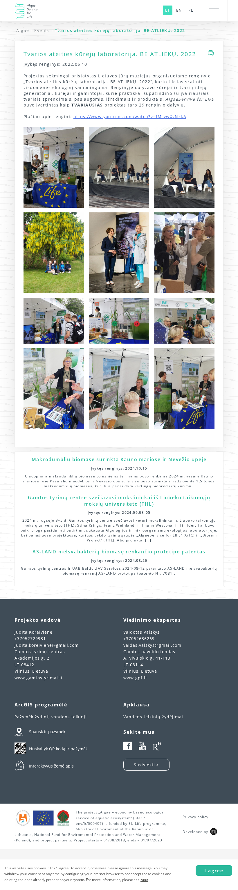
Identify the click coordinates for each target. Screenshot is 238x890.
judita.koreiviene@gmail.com (47, 645)
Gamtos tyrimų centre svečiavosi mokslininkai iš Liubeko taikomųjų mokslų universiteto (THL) (119, 500)
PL (190, 10)
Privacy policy (195, 816)
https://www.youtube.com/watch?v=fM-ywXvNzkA (129, 116)
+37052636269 (139, 638)
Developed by (195, 831)
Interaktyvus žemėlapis (51, 766)
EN (179, 10)
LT (167, 10)
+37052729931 (30, 638)
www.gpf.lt (135, 678)
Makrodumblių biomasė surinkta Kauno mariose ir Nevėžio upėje (119, 459)
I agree (213, 870)
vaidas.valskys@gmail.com (152, 645)
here (144, 879)
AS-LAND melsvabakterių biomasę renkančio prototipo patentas (119, 551)
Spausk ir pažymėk (47, 731)
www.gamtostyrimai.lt (39, 678)
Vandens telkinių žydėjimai (153, 717)
